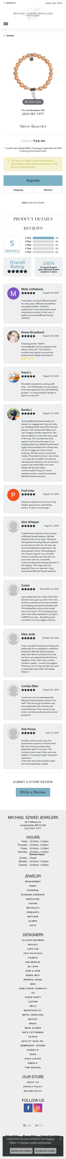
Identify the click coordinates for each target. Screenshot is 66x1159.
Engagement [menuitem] (33, 881)
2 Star (28, 248)
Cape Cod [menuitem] (33, 949)
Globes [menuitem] (33, 921)
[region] (33, 76)
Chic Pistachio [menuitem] (33, 953)
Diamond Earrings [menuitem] (33, 895)
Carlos (25, 585)
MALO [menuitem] (33, 1006)
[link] (53, 3)
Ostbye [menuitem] (33, 1037)
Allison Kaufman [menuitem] (33, 940)
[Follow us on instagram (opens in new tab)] (37, 1108)
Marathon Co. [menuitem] (33, 1010)
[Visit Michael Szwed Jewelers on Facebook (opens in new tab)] (28, 1108)
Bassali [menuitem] (33, 944)
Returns (48, 190)
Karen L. (26, 372)
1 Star (28, 252)
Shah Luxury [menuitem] (33, 1059)
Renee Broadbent (32, 332)
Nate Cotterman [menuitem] (32, 1032)
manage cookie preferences (35, 1142)
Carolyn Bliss (29, 686)
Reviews (33, 229)
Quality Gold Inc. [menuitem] (33, 1041)
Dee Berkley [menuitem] (33, 962)
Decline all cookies (21, 1150)
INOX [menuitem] (33, 984)
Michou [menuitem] (33, 1019)
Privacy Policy (32, 1087)
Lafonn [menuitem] (33, 1002)
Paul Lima (27, 490)
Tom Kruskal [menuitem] (33, 1067)
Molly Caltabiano (32, 289)
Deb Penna (28, 729)
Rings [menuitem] (33, 886)
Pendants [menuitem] (33, 912)
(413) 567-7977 (33, 113)
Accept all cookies (45, 1150)
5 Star (28, 238)
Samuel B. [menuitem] (33, 1050)
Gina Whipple (30, 522)
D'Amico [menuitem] (33, 958)
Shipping (18, 190)
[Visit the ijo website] (39, 1125)
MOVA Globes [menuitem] (33, 1028)
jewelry (10, 35)
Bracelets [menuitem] (33, 908)
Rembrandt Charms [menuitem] (33, 1045)
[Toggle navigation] (6, 24)
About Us (33, 1082)
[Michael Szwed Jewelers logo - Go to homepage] (33, 14)
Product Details (33, 219)
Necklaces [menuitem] (33, 899)
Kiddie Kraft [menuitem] (33, 997)
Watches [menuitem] (33, 917)
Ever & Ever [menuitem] (33, 971)
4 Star (28, 241)
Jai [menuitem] (33, 993)
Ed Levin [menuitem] (33, 966)
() (56, 238)
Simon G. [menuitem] (33, 1063)
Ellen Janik (28, 634)
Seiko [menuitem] (33, 1054)
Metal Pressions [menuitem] (33, 1015)
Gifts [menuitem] (33, 925)
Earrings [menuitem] (33, 890)
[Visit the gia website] (27, 1125)
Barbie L (26, 409)
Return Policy (33, 1091)
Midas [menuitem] (33, 1024)
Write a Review (33, 792)
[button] (9, 3)
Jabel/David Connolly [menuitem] (33, 988)
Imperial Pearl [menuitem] (32, 980)
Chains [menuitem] (33, 903)
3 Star (28, 245)
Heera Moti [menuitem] (33, 975)
